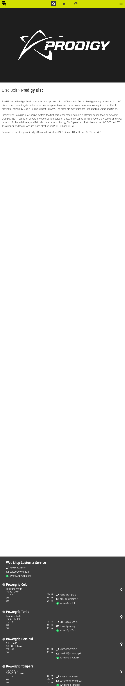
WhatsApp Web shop (20, 576)
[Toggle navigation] (121, 4)
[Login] (75, 4)
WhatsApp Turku (68, 630)
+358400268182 (68, 649)
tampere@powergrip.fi (71, 681)
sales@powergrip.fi (19, 572)
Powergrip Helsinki (19, 639)
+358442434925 (68, 622)
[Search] (53, 3)
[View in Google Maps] (121, 590)
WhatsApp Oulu (68, 603)
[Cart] (64, 4)
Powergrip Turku (17, 612)
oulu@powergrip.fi (69, 599)
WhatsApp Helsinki (69, 658)
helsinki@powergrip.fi (70, 653)
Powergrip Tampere (19, 666)
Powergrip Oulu (16, 585)
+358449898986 (69, 677)
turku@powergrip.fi (69, 626)
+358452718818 (18, 568)
